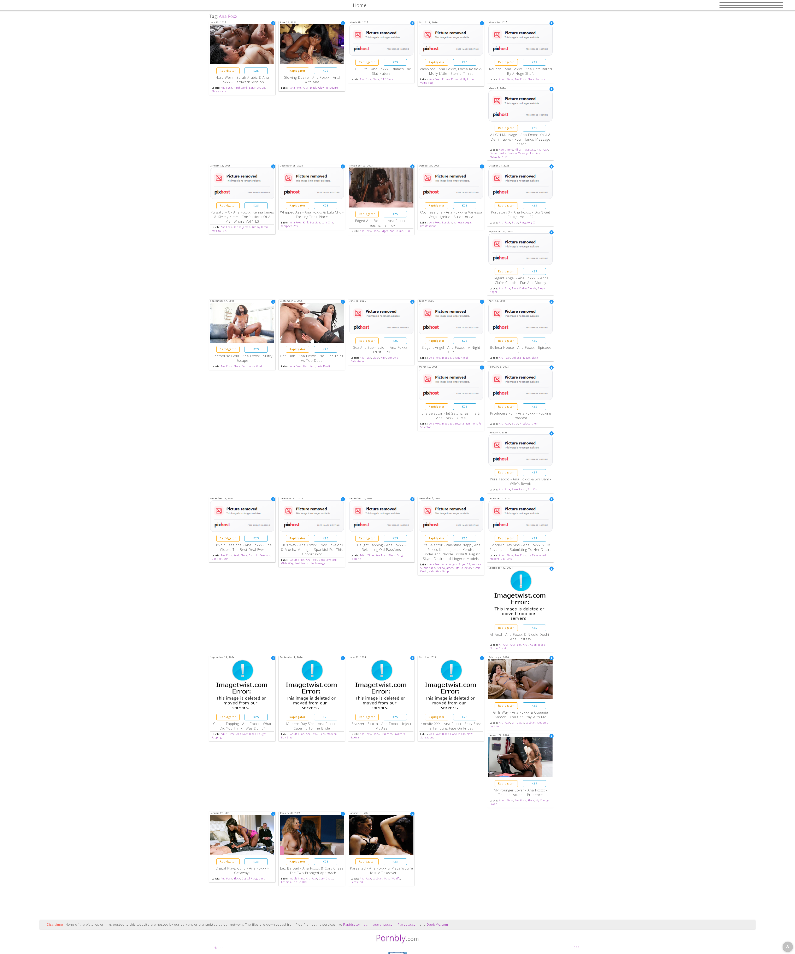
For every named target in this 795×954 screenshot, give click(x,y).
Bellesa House (521, 357)
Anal (306, 87)
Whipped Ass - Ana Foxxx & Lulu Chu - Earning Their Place (312, 214)
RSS (576, 948)
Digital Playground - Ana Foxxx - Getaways (242, 870)
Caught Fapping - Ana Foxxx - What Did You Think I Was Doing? (242, 726)
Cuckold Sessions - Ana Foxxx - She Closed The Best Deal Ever (242, 547)
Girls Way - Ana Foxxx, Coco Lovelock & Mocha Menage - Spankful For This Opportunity (312, 549)
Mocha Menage (315, 563)
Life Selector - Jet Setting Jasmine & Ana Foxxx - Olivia (451, 415)
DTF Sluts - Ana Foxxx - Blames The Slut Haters (381, 71)
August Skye (457, 564)
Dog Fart (217, 559)
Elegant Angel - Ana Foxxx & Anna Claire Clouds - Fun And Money (520, 280)
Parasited (357, 882)
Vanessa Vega (462, 222)
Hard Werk (241, 87)
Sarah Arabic (257, 87)
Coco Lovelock (328, 560)
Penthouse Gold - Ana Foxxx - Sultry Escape (242, 358)
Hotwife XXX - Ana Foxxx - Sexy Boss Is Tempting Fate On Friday (451, 726)
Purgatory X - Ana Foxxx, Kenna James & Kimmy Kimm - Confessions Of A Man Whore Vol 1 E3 (242, 217)
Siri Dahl (533, 489)
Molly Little (467, 79)
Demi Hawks (498, 153)
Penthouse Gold (252, 366)
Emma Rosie (450, 79)
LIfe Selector (463, 568)
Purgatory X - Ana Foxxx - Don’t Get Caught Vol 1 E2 (520, 214)
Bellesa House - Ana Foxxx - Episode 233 (520, 349)
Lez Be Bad (300, 882)
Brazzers (386, 734)
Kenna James (242, 227)
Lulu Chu (327, 222)
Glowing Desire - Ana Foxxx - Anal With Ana (312, 79)
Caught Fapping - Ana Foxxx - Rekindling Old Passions (381, 547)
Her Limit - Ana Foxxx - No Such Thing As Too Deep (311, 358)
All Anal (504, 644)
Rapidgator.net (355, 924)
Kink (306, 222)
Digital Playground (253, 878)
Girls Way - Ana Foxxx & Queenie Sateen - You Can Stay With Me (520, 714)
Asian (533, 644)
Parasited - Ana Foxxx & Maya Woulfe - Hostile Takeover (381, 870)
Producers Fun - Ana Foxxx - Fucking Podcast (520, 415)
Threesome (219, 91)
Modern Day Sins (501, 559)
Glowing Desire (328, 87)
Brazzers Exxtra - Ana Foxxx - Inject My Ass (381, 726)
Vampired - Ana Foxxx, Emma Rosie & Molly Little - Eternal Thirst (451, 71)
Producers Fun (529, 423)
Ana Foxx (226, 87)
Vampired (426, 82)
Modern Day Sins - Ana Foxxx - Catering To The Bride (312, 726)
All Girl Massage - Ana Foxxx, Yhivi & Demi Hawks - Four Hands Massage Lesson (520, 139)
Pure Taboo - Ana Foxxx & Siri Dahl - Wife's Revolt (520, 481)
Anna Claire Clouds (524, 288)
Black (313, 87)
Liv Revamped (537, 555)
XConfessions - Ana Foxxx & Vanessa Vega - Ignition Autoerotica (451, 214)
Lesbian (535, 153)
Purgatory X (219, 230)
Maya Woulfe (392, 878)
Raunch (540, 79)
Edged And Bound (392, 231)
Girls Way (287, 563)
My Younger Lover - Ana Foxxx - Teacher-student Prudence (520, 792)
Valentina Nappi (439, 571)
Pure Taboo (519, 489)
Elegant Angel (459, 357)
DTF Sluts (387, 79)
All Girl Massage (525, 149)
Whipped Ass (289, 226)
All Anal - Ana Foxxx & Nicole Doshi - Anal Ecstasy (520, 636)
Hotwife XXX (457, 734)
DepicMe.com (437, 924)
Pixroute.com (408, 924)
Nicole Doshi (498, 648)
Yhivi (505, 156)
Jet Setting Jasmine (462, 423)
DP (226, 559)
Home (219, 948)
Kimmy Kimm (260, 227)
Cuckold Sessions (260, 555)
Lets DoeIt (323, 366)
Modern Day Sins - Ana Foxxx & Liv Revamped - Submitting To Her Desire (520, 547)
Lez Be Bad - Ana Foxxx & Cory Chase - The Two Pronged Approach (312, 870)
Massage (495, 156)
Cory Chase (326, 878)
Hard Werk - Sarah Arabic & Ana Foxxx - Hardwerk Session (242, 79)
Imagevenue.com (382, 924)
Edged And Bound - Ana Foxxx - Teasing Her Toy (381, 223)
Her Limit (309, 366)
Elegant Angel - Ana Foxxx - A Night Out (451, 349)
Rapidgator (228, 70)
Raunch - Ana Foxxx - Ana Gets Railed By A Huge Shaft (520, 71)
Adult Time (506, 79)
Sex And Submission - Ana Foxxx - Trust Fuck (381, 349)
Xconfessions (428, 226)
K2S (256, 70)
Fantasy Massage (518, 153)
